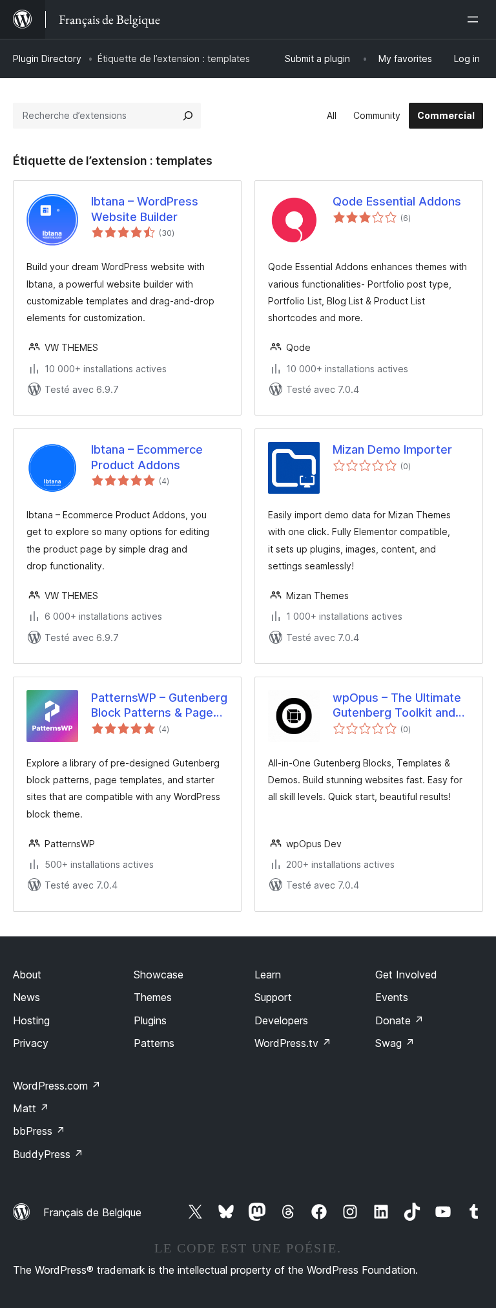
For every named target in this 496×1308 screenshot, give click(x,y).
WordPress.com (57, 1085)
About (27, 974)
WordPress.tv (292, 1043)
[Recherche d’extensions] (188, 116)
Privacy (30, 1043)
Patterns (154, 1043)
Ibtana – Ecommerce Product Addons (147, 457)
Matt (31, 1108)
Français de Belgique (92, 1212)
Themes (153, 997)
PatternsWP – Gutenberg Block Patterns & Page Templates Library (159, 706)
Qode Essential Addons (397, 201)
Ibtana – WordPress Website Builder (144, 209)
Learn (267, 974)
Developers (281, 1020)
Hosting (31, 1020)
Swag (395, 1043)
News (26, 997)
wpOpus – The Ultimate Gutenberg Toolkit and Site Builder (397, 706)
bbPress (39, 1130)
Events (391, 997)
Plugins (150, 1020)
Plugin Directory (47, 58)
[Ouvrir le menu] (475, 19)
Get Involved (406, 974)
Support (273, 997)
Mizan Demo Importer (392, 449)
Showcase (158, 974)
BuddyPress (48, 1154)
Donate (399, 1020)
